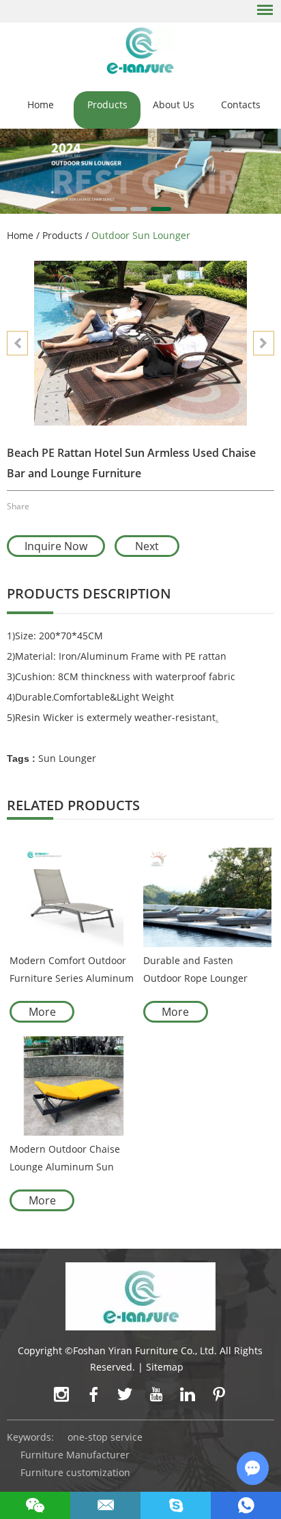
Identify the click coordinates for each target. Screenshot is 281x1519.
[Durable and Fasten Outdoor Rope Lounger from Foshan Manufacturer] (207, 897)
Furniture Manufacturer (75, 1454)
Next (147, 546)
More (42, 1011)
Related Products (73, 805)
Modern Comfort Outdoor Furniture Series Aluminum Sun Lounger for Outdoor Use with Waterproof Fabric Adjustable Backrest (72, 970)
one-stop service (105, 1436)
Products (107, 104)
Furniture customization (75, 1472)
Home (40, 104)
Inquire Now (56, 546)
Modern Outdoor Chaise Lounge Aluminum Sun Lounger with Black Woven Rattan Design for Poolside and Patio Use (70, 1159)
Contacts (241, 104)
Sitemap (164, 1366)
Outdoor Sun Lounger (140, 235)
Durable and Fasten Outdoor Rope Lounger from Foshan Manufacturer (205, 970)
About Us (173, 104)
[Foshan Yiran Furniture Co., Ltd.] (140, 50)
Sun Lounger (67, 758)
